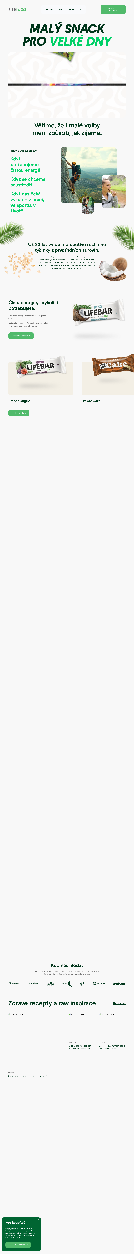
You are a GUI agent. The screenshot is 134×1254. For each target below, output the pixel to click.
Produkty (50, 9)
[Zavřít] (38, 1219)
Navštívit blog (119, 1003)
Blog (60, 9)
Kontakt (70, 9)
